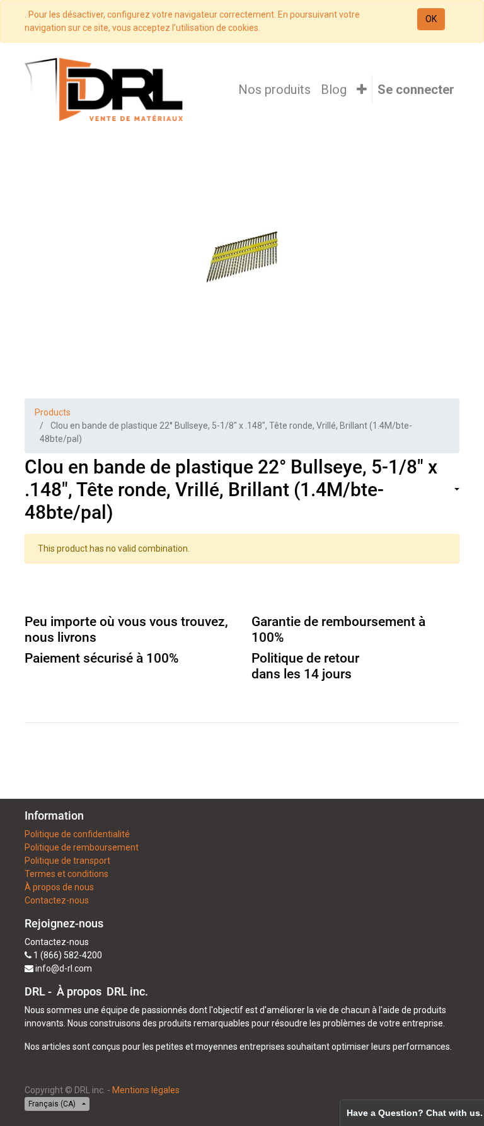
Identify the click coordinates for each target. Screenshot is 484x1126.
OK (431, 19)
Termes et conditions (66, 874)
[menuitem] (274, 89)
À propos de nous (59, 887)
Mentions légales (146, 1090)
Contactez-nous (57, 900)
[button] (362, 89)
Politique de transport (67, 861)
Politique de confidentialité (77, 834)
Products (53, 412)
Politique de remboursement (82, 847)
